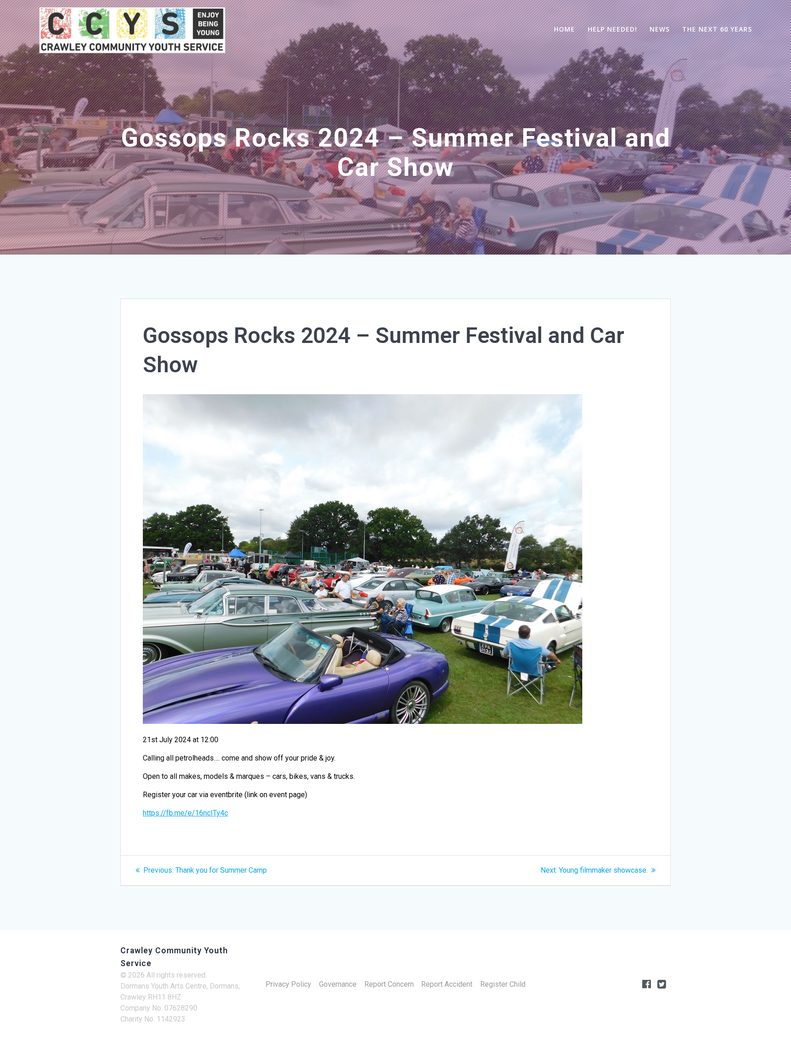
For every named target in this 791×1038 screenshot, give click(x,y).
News (660, 29)
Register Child (503, 984)
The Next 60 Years (717, 29)
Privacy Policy (288, 984)
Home (564, 29)
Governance (338, 984)
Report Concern (389, 984)
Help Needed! (612, 29)
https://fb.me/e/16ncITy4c (185, 813)
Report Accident (446, 984)
